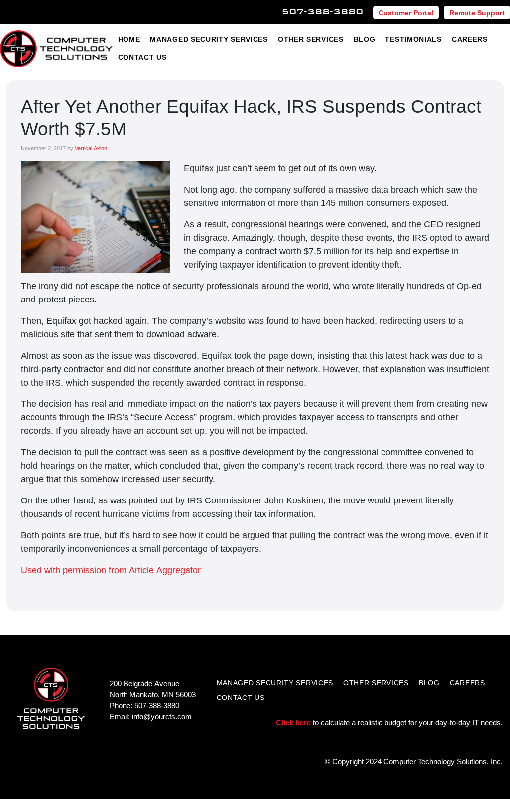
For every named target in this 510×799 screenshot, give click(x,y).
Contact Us (142, 57)
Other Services (311, 39)
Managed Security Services (209, 39)
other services (376, 682)
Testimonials (413, 39)
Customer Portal (406, 12)
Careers (470, 39)
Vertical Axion (91, 148)
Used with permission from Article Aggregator (111, 570)
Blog (365, 39)
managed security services (275, 682)
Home (129, 39)
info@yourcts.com (162, 716)
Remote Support (477, 12)
